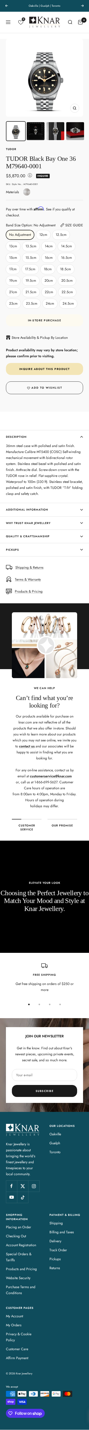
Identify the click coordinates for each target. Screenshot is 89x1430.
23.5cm (31, 303)
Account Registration (21, 1245)
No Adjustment (20, 234)
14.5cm (66, 246)
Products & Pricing (29, 591)
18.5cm (65, 269)
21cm (13, 291)
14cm (49, 246)
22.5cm (67, 291)
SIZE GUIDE (74, 225)
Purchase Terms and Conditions (20, 1289)
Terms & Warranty (28, 579)
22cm (49, 291)
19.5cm (30, 280)
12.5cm (61, 234)
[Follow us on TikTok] (22, 1197)
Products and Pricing (21, 1268)
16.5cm (66, 257)
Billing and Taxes (61, 1232)
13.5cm (30, 246)
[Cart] (80, 22)
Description (16, 437)
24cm (50, 303)
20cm (48, 280)
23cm (13, 303)
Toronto (55, 1152)
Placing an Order (18, 1227)
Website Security (18, 1277)
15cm (13, 257)
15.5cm (30, 257)
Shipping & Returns (29, 567)
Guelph (54, 1143)
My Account (14, 1316)
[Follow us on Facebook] (11, 1186)
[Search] (70, 22)
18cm (48, 269)
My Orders (14, 1325)
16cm (49, 257)
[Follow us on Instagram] (33, 1186)
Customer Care (17, 1348)
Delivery (55, 1241)
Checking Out (16, 1236)
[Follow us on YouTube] (11, 1197)
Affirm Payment (17, 1357)
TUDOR (11, 149)
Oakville (55, 1134)
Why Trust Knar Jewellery (28, 523)
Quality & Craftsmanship (28, 536)
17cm (13, 269)
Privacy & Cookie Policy (18, 1337)
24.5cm (68, 303)
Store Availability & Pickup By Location (40, 337)
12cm (43, 234)
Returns (54, 1267)
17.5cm (30, 269)
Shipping (56, 1223)
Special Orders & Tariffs (18, 1256)
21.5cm (30, 291)
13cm (13, 246)
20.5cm (67, 280)
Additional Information (27, 510)
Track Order (58, 1250)
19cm (13, 280)
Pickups (12, 550)
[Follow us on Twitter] (22, 1186)
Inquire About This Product (44, 369)
